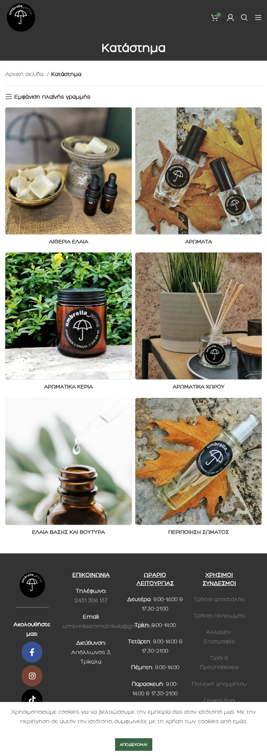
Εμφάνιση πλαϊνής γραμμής (52, 96)
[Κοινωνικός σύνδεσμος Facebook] (32, 652)
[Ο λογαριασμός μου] (230, 17)
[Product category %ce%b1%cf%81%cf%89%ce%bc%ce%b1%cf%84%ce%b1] (198, 178)
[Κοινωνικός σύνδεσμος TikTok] (32, 699)
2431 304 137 (91, 600)
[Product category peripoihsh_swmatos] (198, 468)
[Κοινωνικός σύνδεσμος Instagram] (32, 675)
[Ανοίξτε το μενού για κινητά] (258, 17)
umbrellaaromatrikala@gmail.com (110, 626)
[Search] (244, 17)
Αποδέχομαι (133, 744)
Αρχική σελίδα (25, 74)
